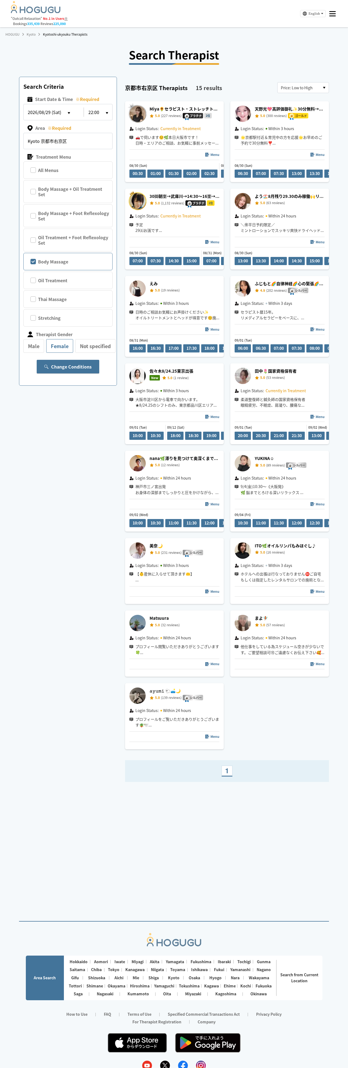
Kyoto (31, 34)
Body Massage (53, 261)
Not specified (95, 345)
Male (33, 345)
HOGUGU (12, 34)
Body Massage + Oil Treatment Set (70, 192)
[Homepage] (35, 11)
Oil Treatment (52, 280)
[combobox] (303, 87)
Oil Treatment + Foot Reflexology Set (73, 240)
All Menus (48, 170)
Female (60, 345)
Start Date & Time (67, 99)
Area (53, 128)
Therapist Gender (54, 334)
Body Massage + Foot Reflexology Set (73, 216)
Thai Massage (52, 299)
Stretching (49, 318)
